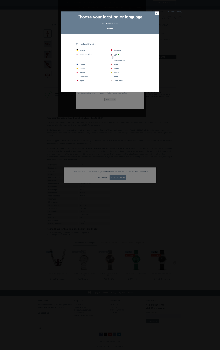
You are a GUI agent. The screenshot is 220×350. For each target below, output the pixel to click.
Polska (82, 72)
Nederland (83, 77)
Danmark (117, 50)
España (82, 68)
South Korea (118, 81)
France (116, 68)
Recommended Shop (119, 60)
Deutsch (82, 50)
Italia (115, 64)
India (115, 77)
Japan (81, 81)
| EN (112, 57)
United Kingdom (85, 54)
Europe (82, 64)
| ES (112, 59)
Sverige (116, 72)
